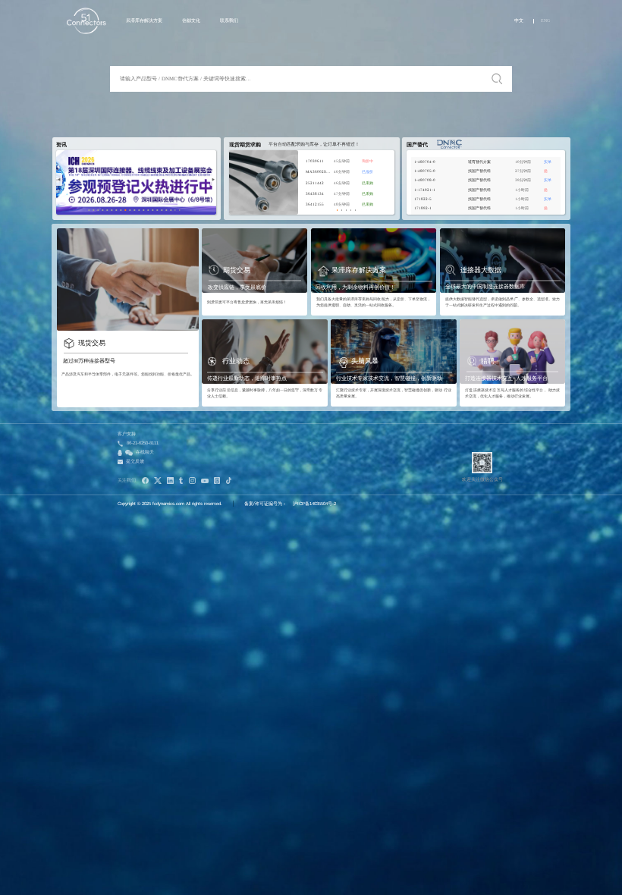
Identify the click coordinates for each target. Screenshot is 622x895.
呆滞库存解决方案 (144, 20)
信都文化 (191, 20)
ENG (545, 20)
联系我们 (229, 20)
